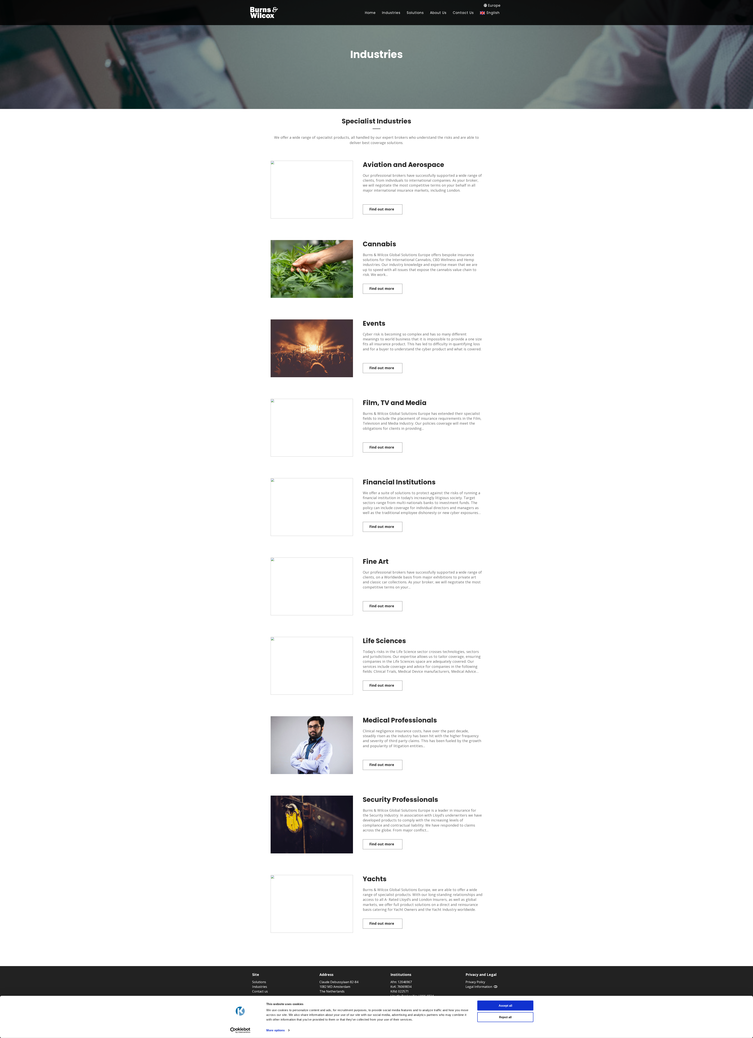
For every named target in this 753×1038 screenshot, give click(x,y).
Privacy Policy (475, 982)
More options (275, 1030)
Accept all (505, 1005)
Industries (259, 987)
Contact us (260, 991)
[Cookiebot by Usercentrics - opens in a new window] (240, 1030)
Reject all (505, 1017)
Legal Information (479, 987)
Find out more (381, 209)
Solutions (259, 982)
